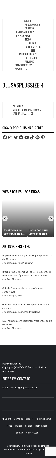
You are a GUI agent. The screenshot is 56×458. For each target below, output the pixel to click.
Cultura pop (31, 58)
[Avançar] (51, 218)
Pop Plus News (22, 36)
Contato (29, 28)
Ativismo (29, 61)
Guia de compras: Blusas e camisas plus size (27, 109)
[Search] (47, 23)
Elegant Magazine (36, 449)
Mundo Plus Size (28, 54)
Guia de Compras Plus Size (33, 46)
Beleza (29, 65)
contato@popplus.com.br (23, 387)
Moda (28, 39)
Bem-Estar (20, 65)
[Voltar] (5, 218)
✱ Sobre (28, 21)
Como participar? (24, 32)
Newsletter (21, 69)
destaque (11, 262)
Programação (32, 24)
